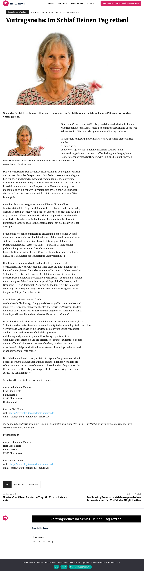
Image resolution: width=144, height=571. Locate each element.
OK (56, 567)
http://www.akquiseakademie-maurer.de (32, 413)
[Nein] (140, 565)
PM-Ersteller (39, 12)
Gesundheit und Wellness (17, 12)
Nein (64, 567)
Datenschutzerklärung (80, 567)
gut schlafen (19, 484)
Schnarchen (33, 484)
